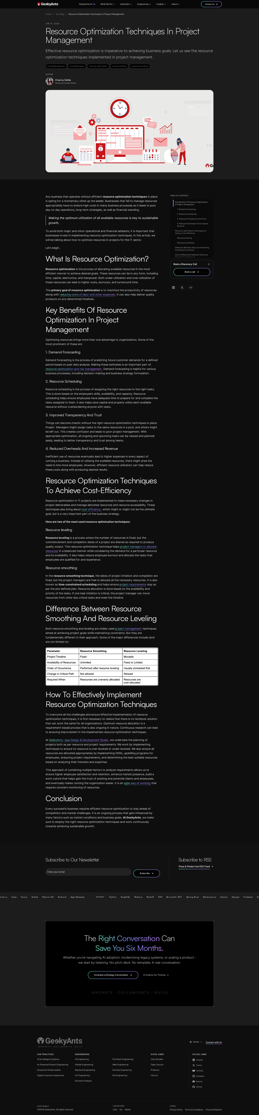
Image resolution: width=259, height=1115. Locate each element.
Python (93, 897)
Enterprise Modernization (49, 1070)
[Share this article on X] (182, 287)
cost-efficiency (91, 509)
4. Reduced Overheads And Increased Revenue (192, 225)
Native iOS (28, 897)
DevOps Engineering (122, 1070)
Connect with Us (214, 1042)
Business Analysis (83, 1081)
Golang (242, 897)
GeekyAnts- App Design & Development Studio (78, 740)
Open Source (157, 1064)
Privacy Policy (176, 1109)
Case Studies (157, 1059)
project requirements (132, 584)
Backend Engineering (85, 1070)
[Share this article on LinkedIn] (173, 287)
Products (155, 1070)
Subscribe (145, 873)
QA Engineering (119, 1075)
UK (120, 1109)
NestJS (131, 897)
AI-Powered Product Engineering (52, 1064)
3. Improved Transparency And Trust (191, 219)
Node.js (119, 897)
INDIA (127, 1109)
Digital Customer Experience (50, 1075)
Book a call (190, 272)
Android (43, 897)
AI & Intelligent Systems (48, 1059)
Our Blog (60, 14)
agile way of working (137, 783)
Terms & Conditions (194, 1109)
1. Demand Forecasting (186, 209)
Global (196, 1042)
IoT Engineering (82, 1075)
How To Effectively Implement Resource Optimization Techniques (191, 256)
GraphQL (106, 897)
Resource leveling (184, 238)
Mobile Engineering (84, 1064)
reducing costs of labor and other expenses (87, 294)
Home (48, 14)
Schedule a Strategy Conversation (111, 975)
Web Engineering (120, 1064)
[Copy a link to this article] (191, 287)
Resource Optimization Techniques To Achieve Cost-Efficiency (190, 232)
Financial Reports (214, 1109)
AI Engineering (82, 1059)
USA (115, 1109)
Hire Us (154, 1075)
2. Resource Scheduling (186, 214)
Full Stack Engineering (122, 1059)
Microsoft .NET (155, 897)
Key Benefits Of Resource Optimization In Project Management (191, 203)
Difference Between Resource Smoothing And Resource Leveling (192, 249)
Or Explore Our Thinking (154, 975)
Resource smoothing (185, 243)
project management (128, 628)
